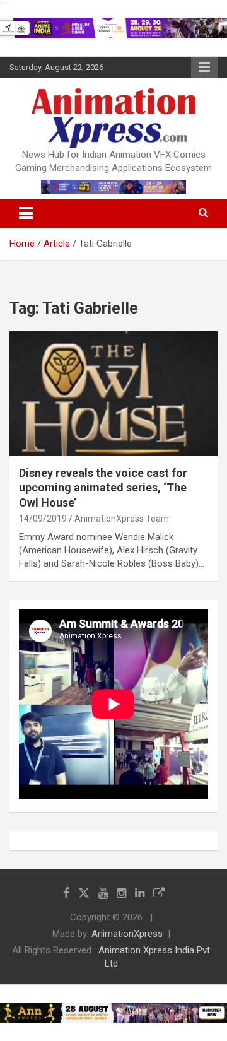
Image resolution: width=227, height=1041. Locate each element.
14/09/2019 (43, 519)
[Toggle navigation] (25, 213)
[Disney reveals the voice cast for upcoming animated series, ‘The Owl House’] (113, 393)
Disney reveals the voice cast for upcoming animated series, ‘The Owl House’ (103, 487)
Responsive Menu (204, 67)
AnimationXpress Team (121, 519)
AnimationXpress (127, 933)
